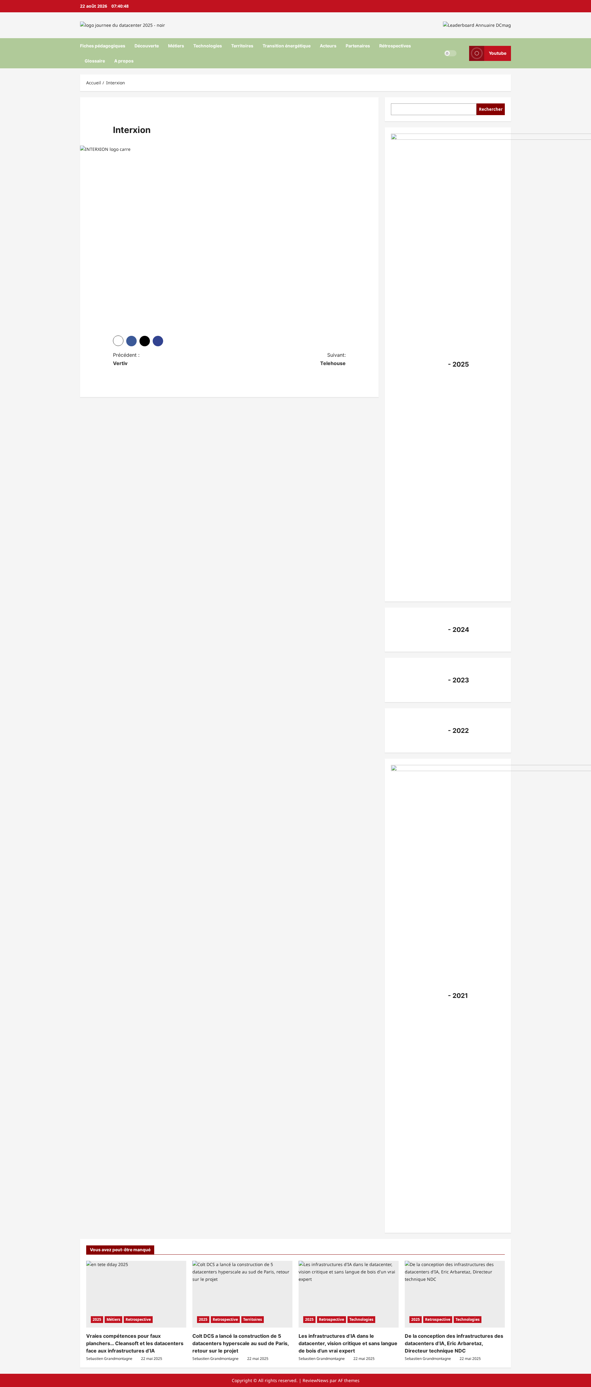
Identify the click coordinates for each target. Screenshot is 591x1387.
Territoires (242, 45)
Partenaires (358, 45)
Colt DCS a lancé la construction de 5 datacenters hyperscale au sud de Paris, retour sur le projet (240, 1343)
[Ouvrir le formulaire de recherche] (462, 53)
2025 (97, 1319)
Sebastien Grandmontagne (109, 1358)
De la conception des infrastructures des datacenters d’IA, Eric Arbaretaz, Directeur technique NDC (454, 1343)
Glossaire (95, 60)
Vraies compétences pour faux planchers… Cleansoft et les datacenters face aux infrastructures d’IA (134, 1343)
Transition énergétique (287, 45)
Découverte (147, 45)
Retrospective (138, 1319)
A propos (124, 60)
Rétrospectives (395, 45)
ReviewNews (315, 1380)
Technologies (207, 45)
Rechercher (491, 109)
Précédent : (126, 359)
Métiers (176, 45)
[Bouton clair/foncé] (450, 53)
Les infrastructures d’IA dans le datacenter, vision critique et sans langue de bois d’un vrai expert (348, 1343)
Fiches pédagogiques (102, 45)
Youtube (497, 53)
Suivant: (333, 359)
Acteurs (328, 45)
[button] (118, 341)
